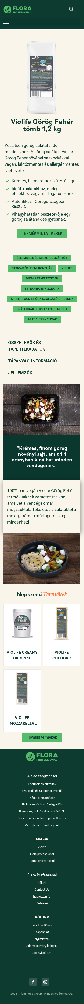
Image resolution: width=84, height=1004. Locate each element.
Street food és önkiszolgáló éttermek (42, 818)
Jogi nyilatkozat (42, 952)
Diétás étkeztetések (42, 797)
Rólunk (42, 883)
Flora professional (42, 854)
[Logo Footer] (42, 752)
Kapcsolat (42, 932)
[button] (71, 9)
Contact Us (42, 889)
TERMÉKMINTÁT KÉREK (42, 233)
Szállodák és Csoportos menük (42, 790)
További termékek (42, 737)
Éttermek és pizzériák (42, 784)
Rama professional (42, 860)
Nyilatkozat (42, 939)
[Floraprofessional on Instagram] (45, 982)
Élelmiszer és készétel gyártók (42, 804)
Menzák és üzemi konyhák (42, 825)
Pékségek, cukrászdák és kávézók (42, 811)
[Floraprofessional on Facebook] (33, 982)
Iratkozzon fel (42, 896)
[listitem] (42, 77)
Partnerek (42, 903)
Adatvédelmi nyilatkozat (42, 946)
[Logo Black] (18, 3)
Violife (42, 847)
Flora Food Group (42, 925)
